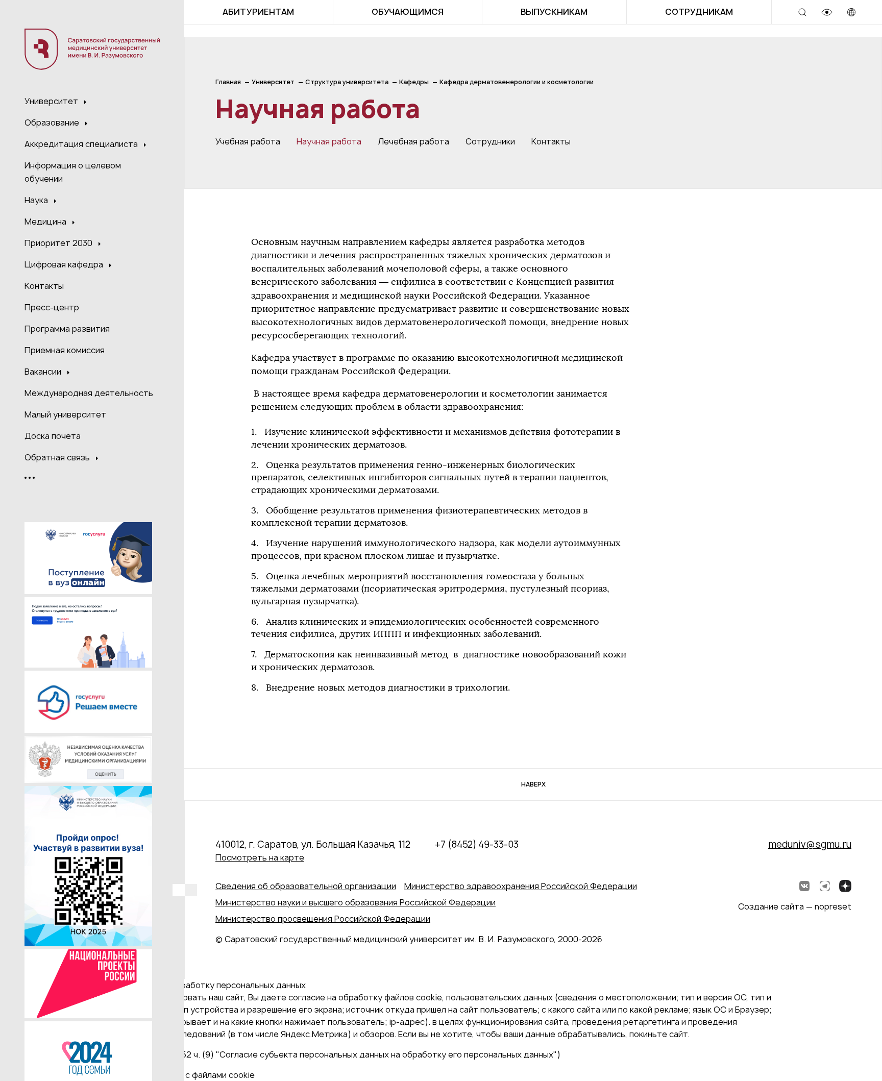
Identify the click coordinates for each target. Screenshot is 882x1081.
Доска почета (52, 435)
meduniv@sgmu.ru (809, 844)
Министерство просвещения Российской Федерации (322, 918)
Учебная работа (247, 141)
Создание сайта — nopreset (794, 906)
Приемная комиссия (64, 350)
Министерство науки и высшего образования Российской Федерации (355, 902)
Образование (52, 122)
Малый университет (65, 414)
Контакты (44, 285)
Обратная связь (58, 457)
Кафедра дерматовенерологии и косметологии (516, 82)
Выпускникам (554, 11)
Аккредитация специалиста (82, 144)
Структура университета (346, 82)
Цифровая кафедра (64, 264)
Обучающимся (408, 11)
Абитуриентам (258, 11)
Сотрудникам (699, 11)
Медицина (46, 221)
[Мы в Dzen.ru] (845, 886)
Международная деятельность (88, 393)
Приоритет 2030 (59, 243)
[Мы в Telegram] (825, 886)
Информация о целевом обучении (72, 172)
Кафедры (414, 82)
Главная (228, 82)
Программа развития (67, 328)
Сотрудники (490, 141)
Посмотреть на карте (259, 857)
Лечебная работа (413, 141)
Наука (37, 200)
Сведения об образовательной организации (305, 886)
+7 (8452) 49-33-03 (477, 844)
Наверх (533, 784)
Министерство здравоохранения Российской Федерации (520, 886)
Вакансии (43, 371)
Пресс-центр (51, 307)
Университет (52, 101)
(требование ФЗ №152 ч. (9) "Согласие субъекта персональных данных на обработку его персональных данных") (330, 1054)
